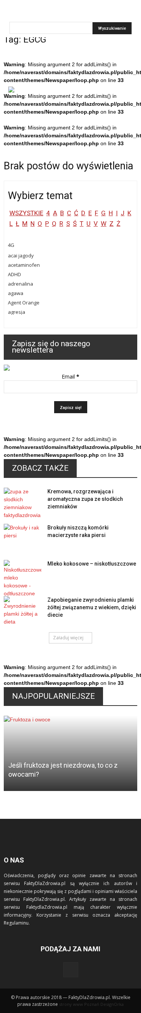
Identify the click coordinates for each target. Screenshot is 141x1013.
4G (11, 245)
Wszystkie (26, 213)
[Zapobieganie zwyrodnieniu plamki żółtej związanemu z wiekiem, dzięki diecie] (22, 611)
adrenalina (20, 283)
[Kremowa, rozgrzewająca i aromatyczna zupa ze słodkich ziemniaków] (22, 503)
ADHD (14, 274)
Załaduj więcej (68, 637)
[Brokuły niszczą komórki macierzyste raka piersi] (22, 537)
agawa (15, 293)
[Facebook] (70, 969)
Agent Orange (23, 302)
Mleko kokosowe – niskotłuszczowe (91, 564)
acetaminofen (24, 265)
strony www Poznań (79, 1004)
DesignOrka (112, 1004)
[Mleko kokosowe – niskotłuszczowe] (22, 579)
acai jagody (21, 255)
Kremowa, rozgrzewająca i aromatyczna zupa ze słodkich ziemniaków (85, 499)
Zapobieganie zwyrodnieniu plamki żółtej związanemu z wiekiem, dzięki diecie (91, 607)
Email (70, 376)
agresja (16, 312)
